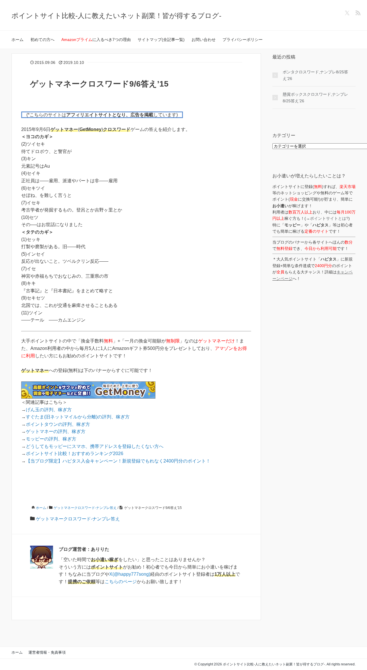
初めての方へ (42, 39)
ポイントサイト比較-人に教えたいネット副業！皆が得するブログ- (116, 15)
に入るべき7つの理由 (96, 39)
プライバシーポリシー (242, 39)
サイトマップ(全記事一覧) (161, 39)
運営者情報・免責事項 (47, 652)
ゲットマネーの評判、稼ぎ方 (55, 431)
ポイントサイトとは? (329, 218)
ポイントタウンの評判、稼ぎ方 (58, 424)
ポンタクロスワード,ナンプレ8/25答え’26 (315, 75)
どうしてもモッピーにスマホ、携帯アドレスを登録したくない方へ (94, 446)
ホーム (17, 39)
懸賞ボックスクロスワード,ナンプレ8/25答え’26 (315, 97)
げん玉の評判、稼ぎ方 (49, 409)
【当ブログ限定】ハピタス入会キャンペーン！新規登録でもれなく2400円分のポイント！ (118, 461)
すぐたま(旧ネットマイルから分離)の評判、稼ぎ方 (78, 416)
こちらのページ (121, 581)
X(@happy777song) (129, 574)
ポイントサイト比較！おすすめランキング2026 (74, 453)
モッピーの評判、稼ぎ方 (51, 438)
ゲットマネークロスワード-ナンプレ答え (78, 518)
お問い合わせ (204, 39)
